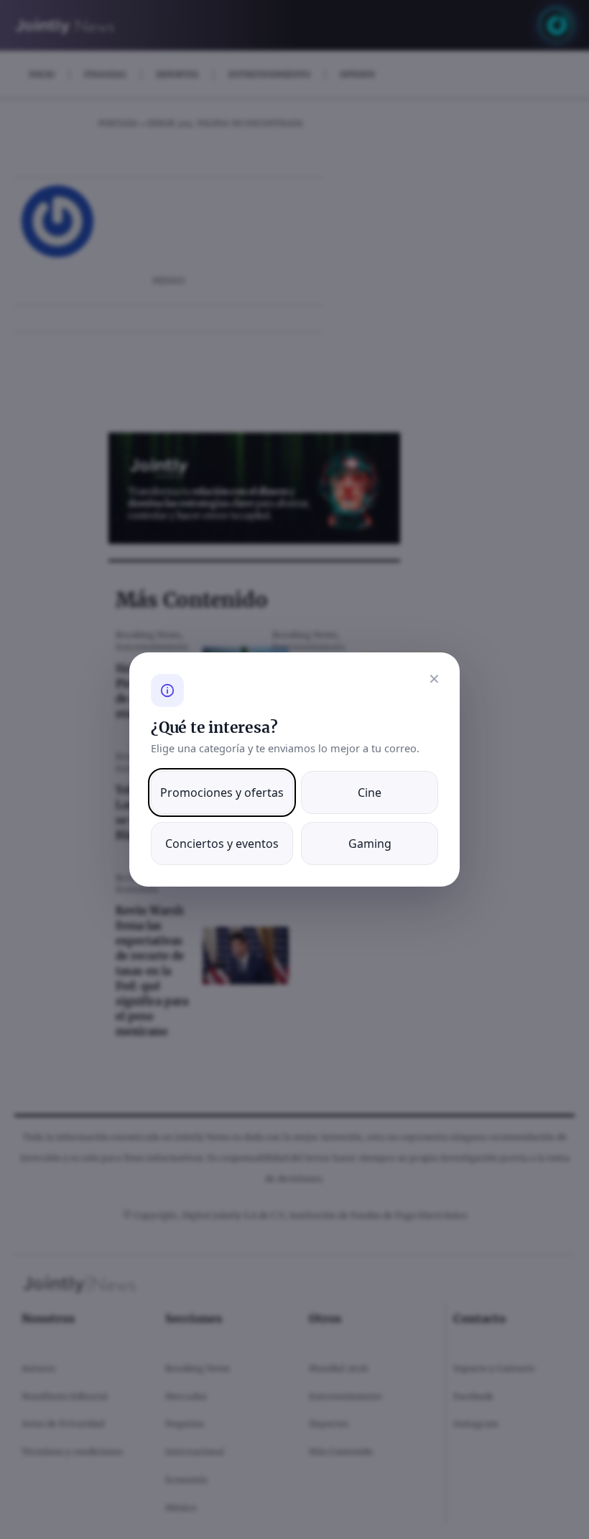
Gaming (369, 843)
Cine (369, 792)
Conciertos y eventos (222, 843)
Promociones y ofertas (222, 792)
